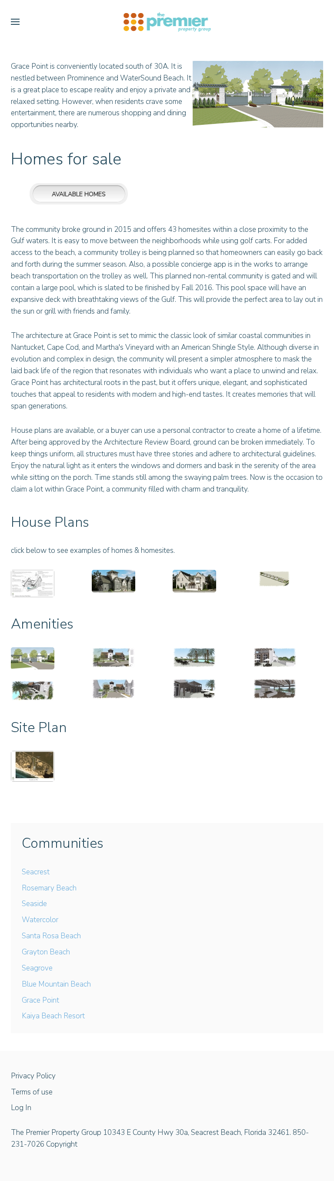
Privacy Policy (33, 1076)
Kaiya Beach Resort (53, 1016)
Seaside (34, 904)
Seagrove (37, 968)
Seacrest (36, 872)
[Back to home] (167, 21)
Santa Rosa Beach (51, 936)
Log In (21, 1108)
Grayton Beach (46, 952)
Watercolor (40, 920)
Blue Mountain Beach (56, 984)
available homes (79, 194)
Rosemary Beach (49, 888)
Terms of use (32, 1092)
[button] (15, 21)
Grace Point (40, 1000)
